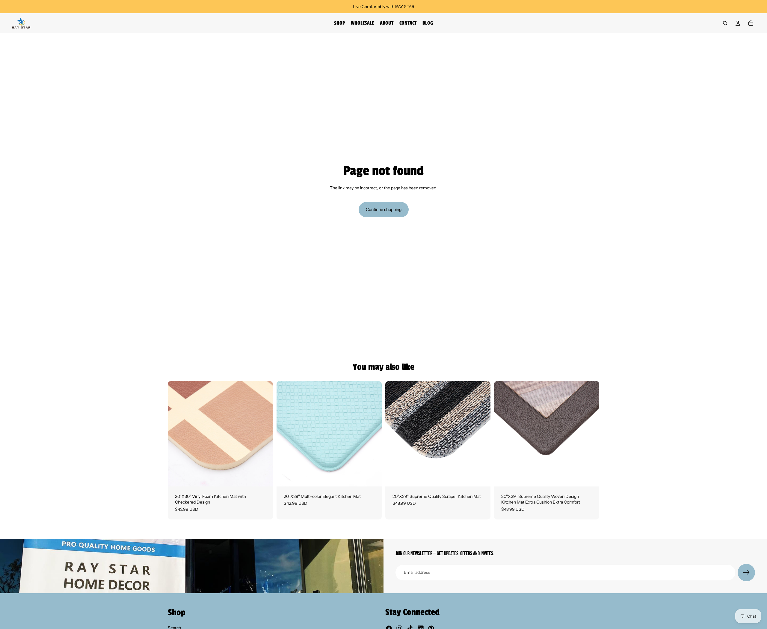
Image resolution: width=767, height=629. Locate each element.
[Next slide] (264, 433)
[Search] (725, 23)
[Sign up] (746, 572)
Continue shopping (383, 209)
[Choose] (263, 477)
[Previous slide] (177, 433)
